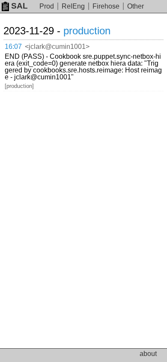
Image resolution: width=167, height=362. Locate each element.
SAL (19, 5)
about (148, 353)
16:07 (13, 46)
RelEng (73, 6)
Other (135, 6)
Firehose (105, 6)
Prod (46, 6)
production (86, 30)
